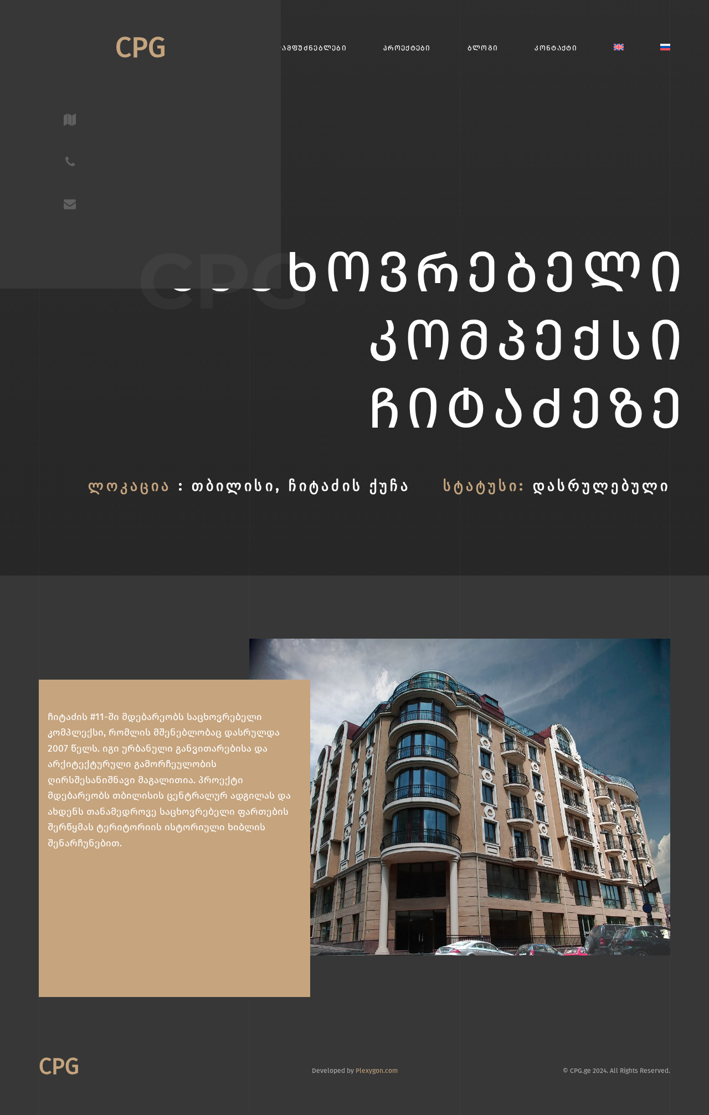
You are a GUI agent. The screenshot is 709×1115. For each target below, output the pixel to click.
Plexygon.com (377, 1071)
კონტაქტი (556, 48)
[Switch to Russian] (665, 48)
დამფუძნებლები (311, 48)
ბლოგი (482, 48)
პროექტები (407, 48)
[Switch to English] (619, 48)
